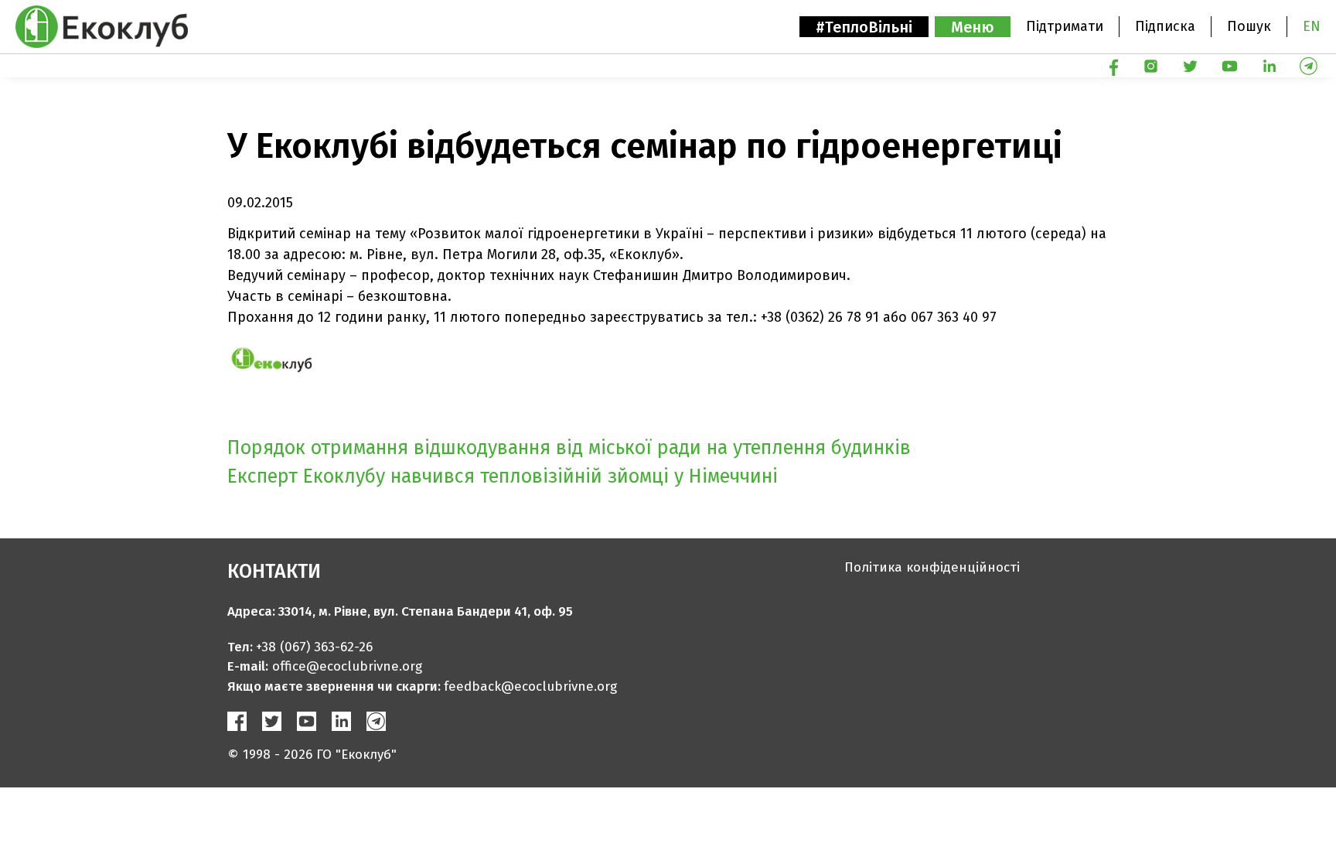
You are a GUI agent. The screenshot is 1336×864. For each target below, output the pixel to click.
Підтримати (1064, 26)
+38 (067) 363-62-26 (314, 647)
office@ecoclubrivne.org (347, 666)
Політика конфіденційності (932, 567)
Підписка (1165, 26)
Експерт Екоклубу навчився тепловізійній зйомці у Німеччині (502, 476)
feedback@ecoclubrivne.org (530, 686)
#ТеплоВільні (864, 27)
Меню (972, 27)
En (1312, 26)
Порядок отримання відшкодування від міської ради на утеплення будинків (569, 447)
